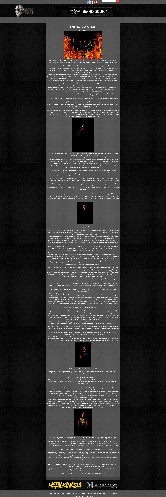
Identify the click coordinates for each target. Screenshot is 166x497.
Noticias (51, 20)
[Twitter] (88, 2)
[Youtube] (97, 2)
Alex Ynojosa (83, 476)
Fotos (88, 20)
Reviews (74, 20)
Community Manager (57, 1)
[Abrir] (87, 11)
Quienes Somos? (67, 1)
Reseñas (81, 20)
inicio (50, 493)
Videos (115, 20)
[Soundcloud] (94, 2)
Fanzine (58, 20)
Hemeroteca (95, 20)
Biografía (48, 1)
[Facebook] (92, 2)
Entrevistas (66, 20)
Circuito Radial (106, 20)
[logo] (34, 10)
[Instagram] (90, 2)
